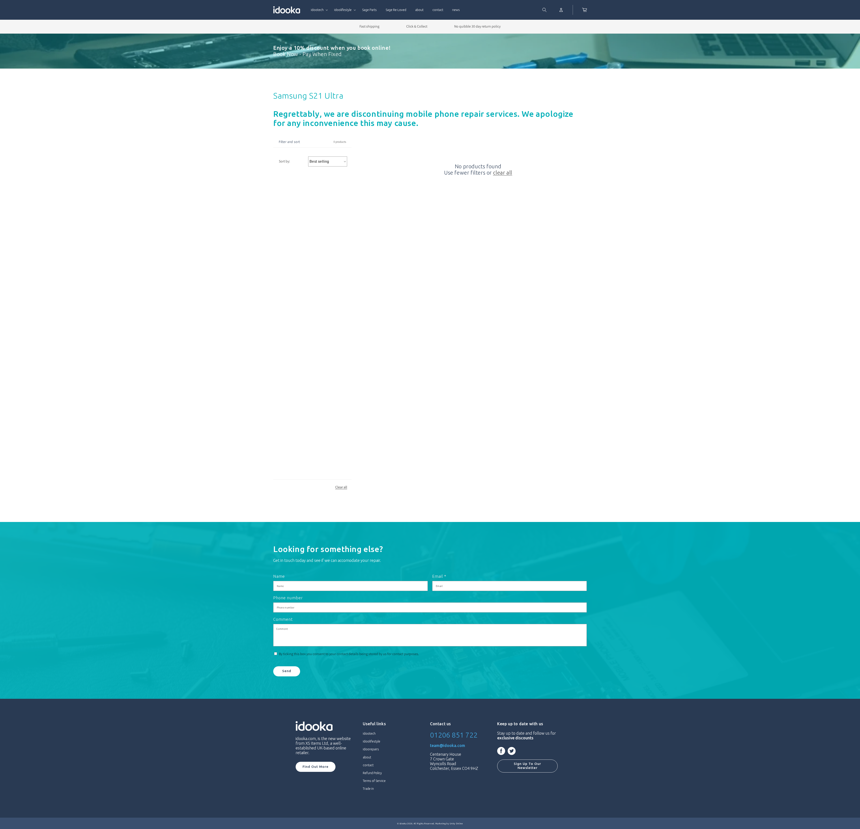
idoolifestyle (371, 741)
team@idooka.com (447, 745)
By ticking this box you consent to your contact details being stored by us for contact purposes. (349, 654)
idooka (403, 823)
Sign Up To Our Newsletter (527, 766)
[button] (318, 10)
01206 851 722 (453, 735)
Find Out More (316, 766)
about (367, 757)
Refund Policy (372, 773)
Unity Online (456, 823)
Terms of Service (374, 781)
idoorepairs (371, 749)
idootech (369, 733)
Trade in (368, 788)
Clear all (341, 487)
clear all (502, 173)
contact (368, 765)
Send (286, 671)
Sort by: (284, 161)
